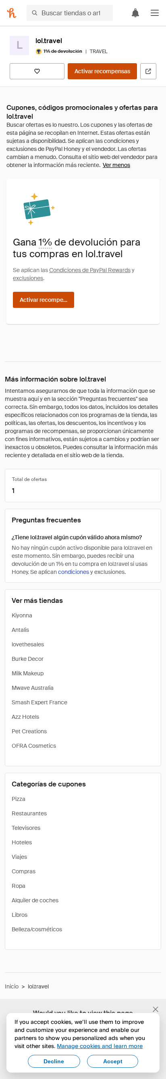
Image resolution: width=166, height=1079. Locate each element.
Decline (54, 1061)
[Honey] (11, 13)
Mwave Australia (33, 687)
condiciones (73, 572)
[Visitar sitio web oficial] (148, 71)
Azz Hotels (25, 716)
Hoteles (22, 842)
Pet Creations (29, 731)
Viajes (19, 856)
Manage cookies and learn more (100, 1045)
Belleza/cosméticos (37, 929)
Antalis (20, 629)
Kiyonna (22, 615)
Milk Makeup (28, 673)
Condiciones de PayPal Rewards (90, 270)
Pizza (18, 799)
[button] (155, 13)
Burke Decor (28, 658)
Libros (19, 914)
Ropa (18, 885)
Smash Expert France (39, 702)
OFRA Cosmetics (34, 745)
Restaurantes (29, 813)
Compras (23, 871)
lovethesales (28, 644)
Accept (112, 1061)
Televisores (26, 827)
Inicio (12, 986)
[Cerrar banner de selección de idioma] (155, 1009)
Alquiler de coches (35, 900)
